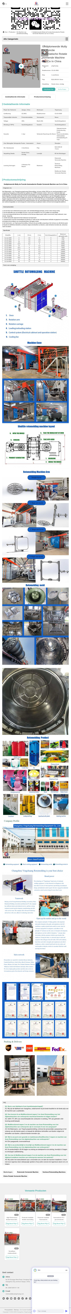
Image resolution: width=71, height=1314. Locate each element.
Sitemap (16, 1309)
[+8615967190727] (30, 1299)
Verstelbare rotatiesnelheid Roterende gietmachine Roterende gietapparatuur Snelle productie (12, 1252)
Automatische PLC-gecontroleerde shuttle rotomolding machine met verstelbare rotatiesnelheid (59, 1219)
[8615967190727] (26, 1299)
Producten (12, 32)
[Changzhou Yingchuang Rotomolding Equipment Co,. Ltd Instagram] (11, 1299)
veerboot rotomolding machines (54, 1172)
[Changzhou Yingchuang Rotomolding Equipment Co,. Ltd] (36, 3)
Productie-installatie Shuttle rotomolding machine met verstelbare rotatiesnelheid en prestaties (27, 1219)
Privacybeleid (8, 1309)
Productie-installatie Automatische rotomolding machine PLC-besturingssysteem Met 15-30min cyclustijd (43, 1219)
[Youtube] (15, 1299)
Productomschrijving (42, 97)
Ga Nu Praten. (62, 89)
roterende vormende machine (27, 1172)
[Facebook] (7, 1299)
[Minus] (66, 1270)
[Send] (66, 1311)
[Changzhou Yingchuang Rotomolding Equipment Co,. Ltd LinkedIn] (18, 1299)
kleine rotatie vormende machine (15, 1176)
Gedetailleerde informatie (15, 97)
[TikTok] (22, 1299)
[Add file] (34, 1311)
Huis (6, 32)
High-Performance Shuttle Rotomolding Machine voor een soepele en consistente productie (12, 1219)
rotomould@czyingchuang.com (15, 1294)
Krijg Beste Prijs (48, 89)
